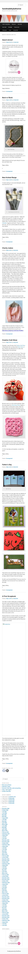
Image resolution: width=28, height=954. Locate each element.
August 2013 (5, 903)
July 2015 (4, 867)
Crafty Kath (16, 42)
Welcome (14, 24)
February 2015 (5, 874)
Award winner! (7, 40)
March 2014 (4, 892)
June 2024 (4, 813)
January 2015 (5, 876)
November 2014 (5, 879)
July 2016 (4, 848)
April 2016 (4, 852)
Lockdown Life (12, 796)
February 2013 (5, 912)
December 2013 (5, 897)
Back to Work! (7, 97)
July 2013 (4, 904)
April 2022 (4, 822)
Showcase (4, 30)
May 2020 (4, 827)
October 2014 (5, 881)
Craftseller (4, 223)
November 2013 (5, 898)
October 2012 (5, 919)
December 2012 (5, 915)
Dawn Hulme (20, 347)
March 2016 (4, 854)
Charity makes (7, 248)
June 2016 (4, 849)
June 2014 (4, 887)
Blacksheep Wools (16, 405)
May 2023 (4, 816)
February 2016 (5, 855)
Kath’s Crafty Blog (6, 24)
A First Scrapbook (9, 596)
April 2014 (4, 890)
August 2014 (5, 884)
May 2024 (4, 814)
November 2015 (5, 860)
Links (10, 30)
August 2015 (5, 865)
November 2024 (5, 808)
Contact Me (15, 30)
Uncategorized (9, 91)
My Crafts (4, 27)
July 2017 (4, 837)
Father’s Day (7, 464)
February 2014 (5, 893)
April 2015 (4, 871)
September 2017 (6, 833)
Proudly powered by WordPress (14, 951)
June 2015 (4, 868)
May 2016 (4, 851)
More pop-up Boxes (6, 785)
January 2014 (5, 895)
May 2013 (4, 908)
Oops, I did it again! (6, 789)
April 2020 (4, 829)
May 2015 (4, 870)
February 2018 (5, 832)
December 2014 (5, 878)
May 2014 (4, 889)
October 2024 (5, 810)
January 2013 (5, 914)
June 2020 (4, 826)
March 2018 (4, 830)
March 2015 (4, 873)
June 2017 (4, 838)
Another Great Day (6, 791)
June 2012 (4, 925)
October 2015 (5, 862)
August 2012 (5, 922)
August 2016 (5, 846)
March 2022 (4, 824)
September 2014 (6, 882)
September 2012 (6, 920)
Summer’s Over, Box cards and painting (11, 788)
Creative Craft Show (9, 340)
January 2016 (5, 857)
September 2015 (6, 863)
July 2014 (4, 885)
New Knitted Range (9, 177)
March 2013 (4, 911)
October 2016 (5, 843)
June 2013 (4, 906)
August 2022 (5, 818)
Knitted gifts (11, 798)
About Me (20, 24)
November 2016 (5, 841)
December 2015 (5, 859)
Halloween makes (6, 786)
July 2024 (4, 811)
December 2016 (5, 840)
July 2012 (4, 923)
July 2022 (4, 819)
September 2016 (6, 844)
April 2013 (4, 909)
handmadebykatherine (11, 8)
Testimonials (16, 27)
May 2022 (4, 821)
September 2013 (6, 901)
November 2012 (5, 917)
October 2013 (5, 900)
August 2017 (5, 835)
